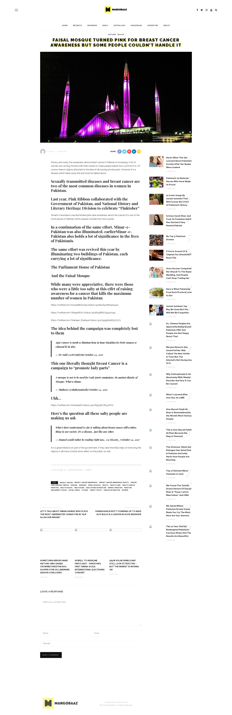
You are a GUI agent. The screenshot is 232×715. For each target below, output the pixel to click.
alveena (50, 151)
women (125, 490)
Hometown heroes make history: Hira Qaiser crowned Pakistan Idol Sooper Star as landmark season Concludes (55, 566)
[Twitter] (201, 10)
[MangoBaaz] (61, 703)
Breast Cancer (66, 482)
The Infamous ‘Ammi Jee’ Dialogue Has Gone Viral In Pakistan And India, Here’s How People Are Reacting (178, 453)
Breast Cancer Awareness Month (114, 482)
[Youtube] (211, 10)
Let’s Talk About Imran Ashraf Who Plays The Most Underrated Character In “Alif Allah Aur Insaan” (64, 514)
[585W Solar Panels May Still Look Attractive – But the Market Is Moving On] (125, 542)
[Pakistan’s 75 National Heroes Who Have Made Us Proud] (156, 182)
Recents (77, 25)
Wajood (120, 34)
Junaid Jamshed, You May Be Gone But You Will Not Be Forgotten (177, 309)
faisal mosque (94, 485)
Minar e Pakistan (115, 488)
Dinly (105, 25)
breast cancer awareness (86, 482)
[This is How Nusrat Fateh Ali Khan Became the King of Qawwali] (150, 430)
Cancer (133, 482)
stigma (85, 490)
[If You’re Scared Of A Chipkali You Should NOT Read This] (156, 255)
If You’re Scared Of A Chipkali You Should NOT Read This (179, 254)
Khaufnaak (136, 25)
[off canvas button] (16, 10)
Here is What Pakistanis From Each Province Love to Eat (179, 292)
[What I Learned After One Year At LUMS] (150, 394)
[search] (216, 10)
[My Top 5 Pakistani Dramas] (156, 240)
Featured (112, 34)
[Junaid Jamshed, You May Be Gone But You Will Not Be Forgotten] (156, 310)
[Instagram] (206, 10)
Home (65, 25)
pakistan (128, 488)
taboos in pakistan (111, 490)
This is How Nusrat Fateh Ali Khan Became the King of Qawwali (179, 433)
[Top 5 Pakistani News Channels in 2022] (150, 471)
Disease (74, 485)
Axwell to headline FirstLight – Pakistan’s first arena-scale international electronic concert (90, 566)
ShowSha (92, 25)
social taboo (74, 490)
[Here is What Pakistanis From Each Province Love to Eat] (156, 292)
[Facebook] (197, 10)
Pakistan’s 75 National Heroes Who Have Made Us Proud (178, 181)
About (166, 25)
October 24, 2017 (94, 354)
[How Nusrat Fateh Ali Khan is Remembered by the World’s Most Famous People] (150, 409)
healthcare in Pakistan (96, 488)
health (105, 485)
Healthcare (79, 488)
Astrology (119, 25)
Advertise (152, 25)
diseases (82, 485)
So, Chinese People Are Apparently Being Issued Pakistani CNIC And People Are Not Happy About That (178, 330)
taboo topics (96, 490)
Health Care (115, 485)
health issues (66, 488)
